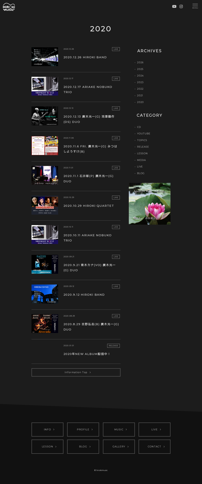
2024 (140, 75)
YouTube (143, 133)
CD (139, 127)
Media (141, 160)
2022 (140, 88)
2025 (140, 69)
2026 (140, 62)
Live (140, 166)
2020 (140, 102)
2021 (140, 95)
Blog (141, 173)
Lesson (142, 153)
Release (143, 146)
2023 (140, 82)
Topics (142, 140)
